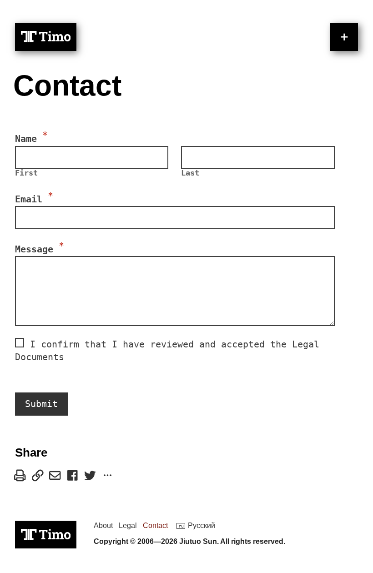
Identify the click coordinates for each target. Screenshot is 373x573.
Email (34, 198)
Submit (41, 403)
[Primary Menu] (344, 36)
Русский (201, 525)
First (26, 173)
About (103, 525)
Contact (155, 525)
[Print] (20, 475)
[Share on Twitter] (90, 475)
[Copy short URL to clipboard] (37, 475)
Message (39, 248)
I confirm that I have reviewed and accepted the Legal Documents (167, 350)
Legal (128, 525)
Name (31, 137)
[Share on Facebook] (72, 475)
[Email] (55, 475)
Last (190, 173)
